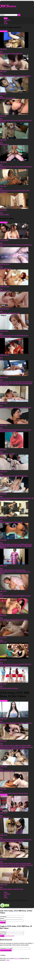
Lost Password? (9, 936)
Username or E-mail (6, 948)
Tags (5, 21)
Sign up (3, 922)
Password (3, 920)
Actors (6, 23)
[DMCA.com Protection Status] (4, 907)
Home (5, 18)
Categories (7, 20)
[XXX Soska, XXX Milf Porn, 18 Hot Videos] (8, 11)
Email (1, 918)
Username (3, 916)
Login (2, 936)
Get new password (6, 950)
